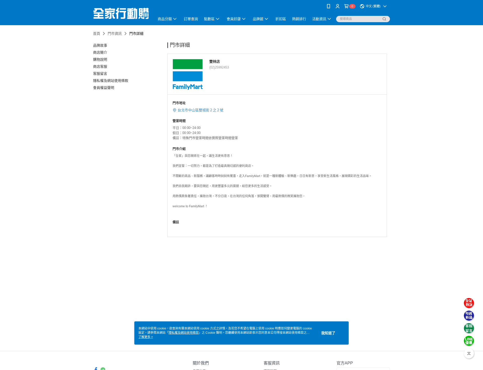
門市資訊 (115, 33)
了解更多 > (145, 337)
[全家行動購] (121, 13)
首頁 (96, 33)
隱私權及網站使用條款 (184, 332)
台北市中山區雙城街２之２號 (200, 110)
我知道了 (328, 333)
